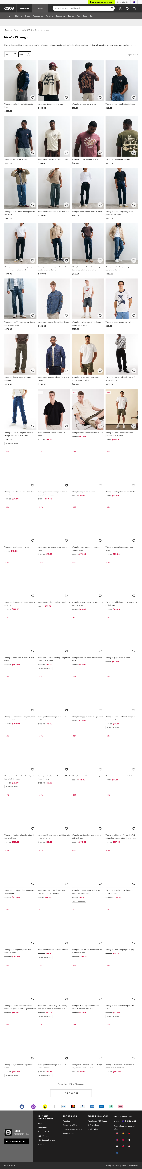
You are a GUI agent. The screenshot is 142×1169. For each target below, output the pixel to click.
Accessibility (133, 1165)
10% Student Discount (46, 1140)
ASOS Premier (43, 1136)
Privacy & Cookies (112, 1165)
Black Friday (93, 1129)
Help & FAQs (122, 2)
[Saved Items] (127, 8)
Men (16, 30)
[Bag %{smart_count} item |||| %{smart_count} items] (134, 8)
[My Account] (120, 8)
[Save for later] (33, 97)
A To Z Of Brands (29, 30)
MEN (40, 8)
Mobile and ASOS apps (97, 1121)
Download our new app (101, 2)
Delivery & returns (45, 1131)
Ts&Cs (124, 1165)
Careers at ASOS (70, 1125)
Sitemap (41, 1144)
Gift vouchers (93, 1125)
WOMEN (24, 8)
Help (39, 1123)
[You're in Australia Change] (134, 2)
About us (66, 1121)
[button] (117, 1133)
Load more (71, 1093)
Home (6, 30)
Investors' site (68, 1133)
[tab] (9, 15)
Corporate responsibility (72, 1129)
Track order (42, 1127)
